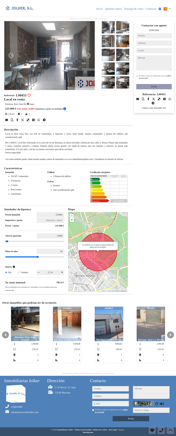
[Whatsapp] (39, 120)
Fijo (9, 272)
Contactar (151, 8)
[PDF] (12, 120)
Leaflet (103, 291)
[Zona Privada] (160, 9)
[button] (5, 334)
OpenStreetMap (113, 291)
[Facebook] (17, 120)
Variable (24, 272)
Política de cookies (100, 430)
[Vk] (33, 120)
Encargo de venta (133, 8)
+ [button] (72, 215)
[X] (23, 120)
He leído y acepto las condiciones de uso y (155, 77)
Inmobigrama (88, 432)
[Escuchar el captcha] (162, 404)
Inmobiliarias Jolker (65, 430)
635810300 (154, 30)
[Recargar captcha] (157, 404)
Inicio (99, 8)
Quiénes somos (113, 8)
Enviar (154, 86)
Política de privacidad (83, 430)
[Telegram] (44, 120)
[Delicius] (28, 120)
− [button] (72, 220)
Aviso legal (113, 430)
